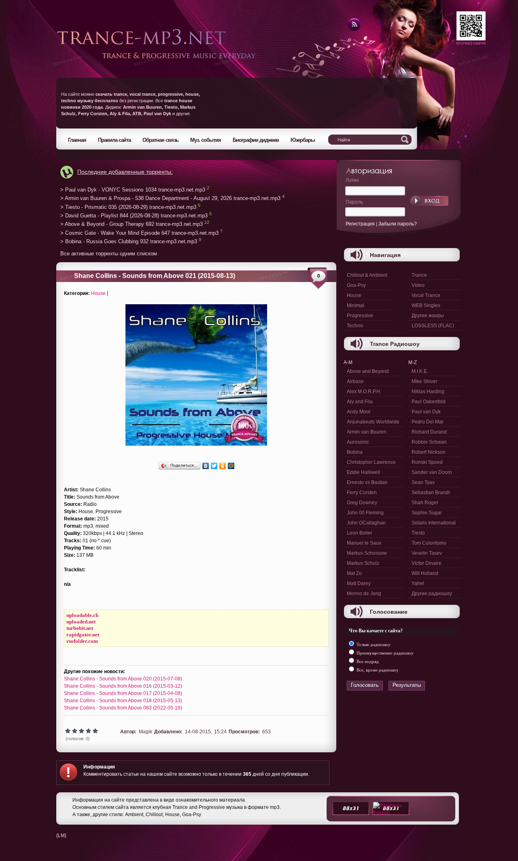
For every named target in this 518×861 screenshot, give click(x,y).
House (98, 293)
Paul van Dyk (426, 412)
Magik (145, 732)
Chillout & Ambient (367, 275)
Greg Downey (362, 502)
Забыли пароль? (397, 224)
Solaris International (434, 523)
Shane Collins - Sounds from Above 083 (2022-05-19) (123, 708)
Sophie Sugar (427, 513)
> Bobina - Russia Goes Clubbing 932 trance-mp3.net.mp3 (128, 242)
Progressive (360, 315)
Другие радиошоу (432, 593)
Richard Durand (429, 432)
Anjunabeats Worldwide (373, 422)
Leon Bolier (359, 533)
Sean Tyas (423, 482)
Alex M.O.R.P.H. (364, 391)
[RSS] (353, 29)
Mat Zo (354, 573)
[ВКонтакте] (206, 466)
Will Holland (425, 573)
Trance (419, 275)
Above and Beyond (368, 371)
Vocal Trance (426, 295)
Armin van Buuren (366, 432)
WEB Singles (426, 305)
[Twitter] (214, 466)
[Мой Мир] (231, 466)
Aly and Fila (360, 401)
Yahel (418, 583)
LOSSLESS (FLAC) (433, 325)
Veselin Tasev (427, 553)
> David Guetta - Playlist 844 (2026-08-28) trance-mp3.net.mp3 (134, 216)
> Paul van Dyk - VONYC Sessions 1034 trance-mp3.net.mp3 (132, 190)
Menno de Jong (364, 593)
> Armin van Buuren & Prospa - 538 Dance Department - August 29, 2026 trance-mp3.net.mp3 (170, 199)
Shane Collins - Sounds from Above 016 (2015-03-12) (123, 686)
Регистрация (360, 224)
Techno (355, 325)
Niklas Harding (428, 391)
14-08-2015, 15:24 (206, 732)
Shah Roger (425, 502)
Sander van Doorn (432, 472)
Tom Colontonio (429, 543)
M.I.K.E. (420, 371)
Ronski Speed (427, 462)
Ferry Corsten (362, 492)
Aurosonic (358, 442)
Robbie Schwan (429, 442)
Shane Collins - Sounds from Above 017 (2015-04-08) (123, 693)
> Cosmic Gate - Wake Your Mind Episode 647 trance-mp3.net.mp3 (139, 233)
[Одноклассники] (223, 466)
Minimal (355, 305)
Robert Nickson (429, 452)
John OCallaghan (366, 523)
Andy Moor (359, 412)
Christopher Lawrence (371, 462)
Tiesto (418, 533)
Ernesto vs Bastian (367, 482)
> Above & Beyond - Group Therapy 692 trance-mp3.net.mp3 (131, 224)
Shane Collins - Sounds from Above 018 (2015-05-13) (123, 700)
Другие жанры (428, 315)
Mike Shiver (424, 381)
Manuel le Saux (364, 543)
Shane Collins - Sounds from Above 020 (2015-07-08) (123, 679)
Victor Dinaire (427, 563)
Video (418, 285)
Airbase (355, 381)
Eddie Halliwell (363, 472)
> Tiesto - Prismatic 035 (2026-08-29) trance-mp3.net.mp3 (128, 207)
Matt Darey (359, 583)
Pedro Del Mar (428, 422)
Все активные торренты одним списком (108, 254)
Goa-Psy (356, 285)
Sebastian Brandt (431, 492)
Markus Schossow (367, 553)
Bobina (355, 452)
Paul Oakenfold (429, 401)
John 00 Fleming (365, 513)
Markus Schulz (363, 563)
